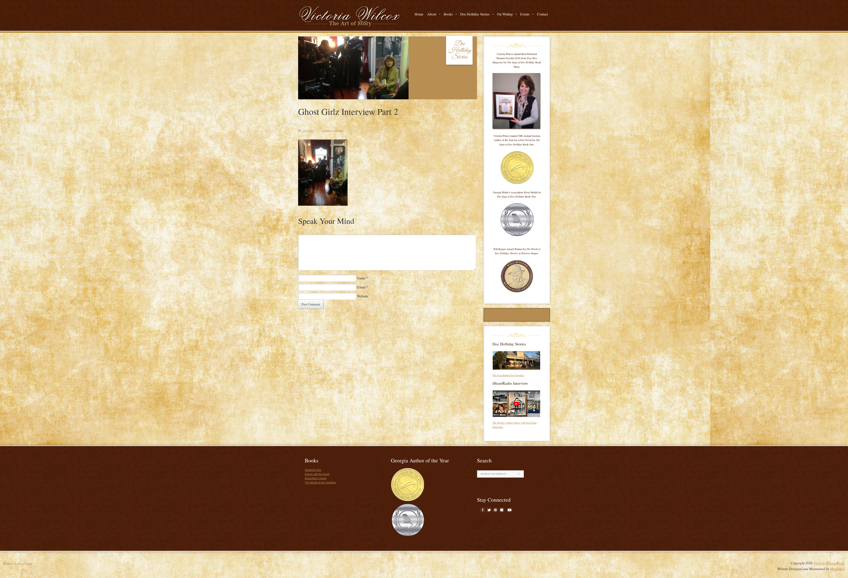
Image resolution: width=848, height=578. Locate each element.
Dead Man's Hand (315, 478)
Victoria (308, 131)
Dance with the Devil (317, 474)
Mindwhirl (837, 568)
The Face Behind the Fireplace (508, 375)
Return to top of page (18, 563)
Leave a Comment (332, 131)
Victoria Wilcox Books (829, 563)
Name (361, 278)
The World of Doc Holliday (320, 482)
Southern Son (313, 470)
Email (361, 287)
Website (362, 296)
